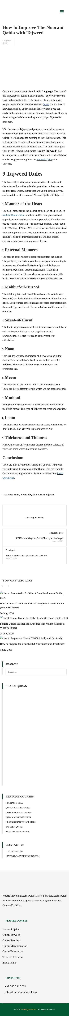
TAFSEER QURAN (14, 827)
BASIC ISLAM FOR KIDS (17, 831)
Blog (5, 43)
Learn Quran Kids (28, 1009)
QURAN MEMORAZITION (18, 817)
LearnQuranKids (35, 517)
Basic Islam (9, 962)
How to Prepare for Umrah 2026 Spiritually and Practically (32, 644)
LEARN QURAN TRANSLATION (21, 822)
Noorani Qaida (44, 159)
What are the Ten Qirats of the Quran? (26, 555)
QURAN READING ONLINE (19, 812)
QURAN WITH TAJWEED (18, 808)
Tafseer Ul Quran (12, 957)
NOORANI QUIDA (14, 803)
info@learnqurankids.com (23, 856)
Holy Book (13, 494)
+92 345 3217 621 (15, 851)
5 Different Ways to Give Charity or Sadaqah (39, 538)
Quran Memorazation (14, 945)
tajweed (50, 494)
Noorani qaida (11, 929)
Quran (46, 104)
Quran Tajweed (11, 934)
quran (41, 494)
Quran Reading (11, 940)
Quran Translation (12, 951)
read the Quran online (13, 215)
